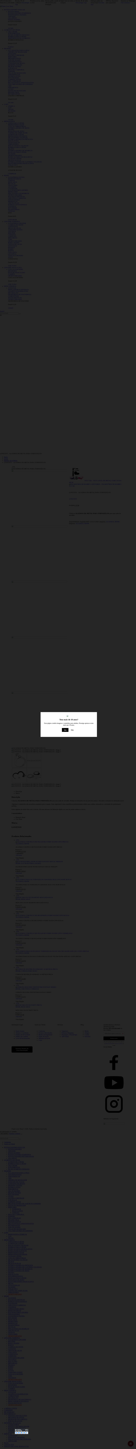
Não (72, 730)
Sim (65, 730)
